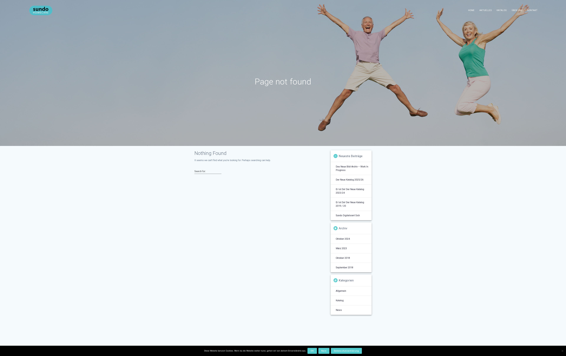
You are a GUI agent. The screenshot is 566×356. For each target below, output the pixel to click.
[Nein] (562, 350)
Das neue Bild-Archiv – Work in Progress (352, 168)
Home (471, 10)
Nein (323, 351)
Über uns (517, 10)
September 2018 (344, 267)
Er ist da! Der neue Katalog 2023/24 (350, 191)
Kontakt (532, 10)
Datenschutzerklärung (346, 351)
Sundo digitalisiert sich (348, 215)
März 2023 (341, 248)
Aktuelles (485, 10)
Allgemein (341, 291)
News (339, 310)
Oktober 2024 (343, 238)
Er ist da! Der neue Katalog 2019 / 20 (350, 204)
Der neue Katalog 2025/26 (349, 179)
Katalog (502, 10)
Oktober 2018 (343, 258)
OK (312, 351)
